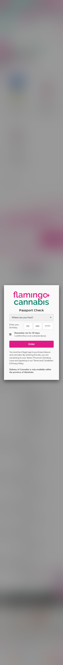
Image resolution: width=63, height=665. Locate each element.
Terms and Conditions (43, 360)
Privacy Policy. (17, 363)
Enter (31, 344)
